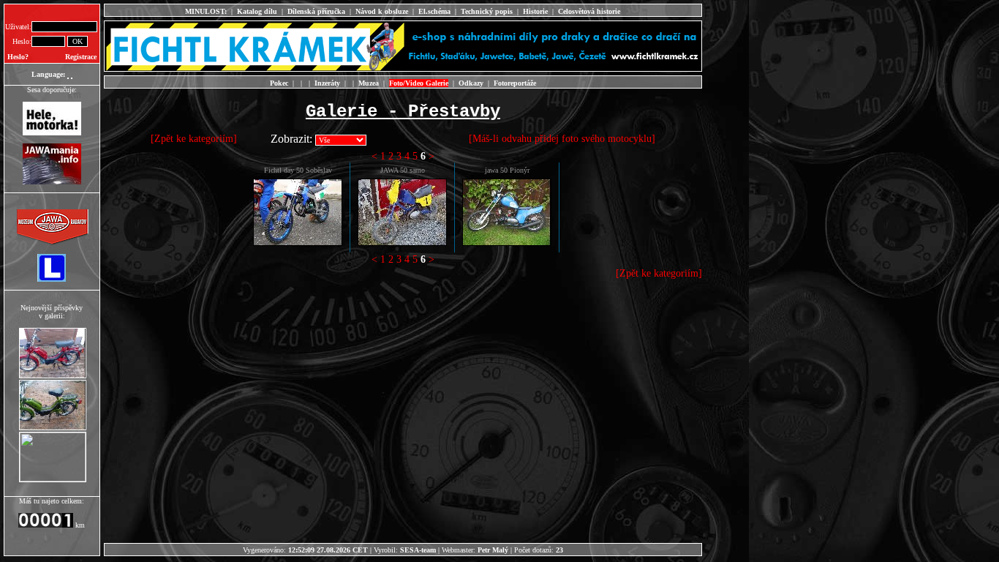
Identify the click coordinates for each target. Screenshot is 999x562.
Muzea (368, 83)
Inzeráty (327, 83)
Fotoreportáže (515, 83)
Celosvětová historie (589, 11)
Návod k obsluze (381, 11)
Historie (535, 11)
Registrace (81, 57)
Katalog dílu (257, 11)
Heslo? (18, 57)
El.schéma (434, 11)
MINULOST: (206, 11)
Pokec (279, 83)
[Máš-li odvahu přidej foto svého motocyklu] (562, 138)
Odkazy (471, 83)
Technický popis (487, 11)
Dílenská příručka (316, 11)
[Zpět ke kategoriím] (194, 138)
